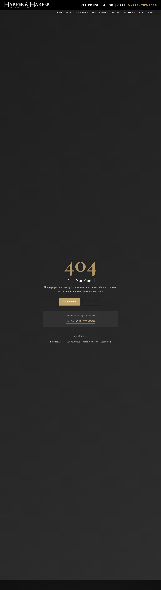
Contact (151, 12)
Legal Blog (106, 341)
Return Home (69, 301)
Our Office (128, 12)
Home (59, 12)
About (69, 12)
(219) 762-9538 (144, 5)
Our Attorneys (73, 341)
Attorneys (80, 12)
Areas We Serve (90, 341)
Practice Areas (99, 12)
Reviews (115, 12)
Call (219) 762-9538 (82, 321)
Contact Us (92, 301)
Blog (141, 12)
